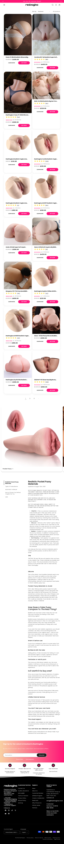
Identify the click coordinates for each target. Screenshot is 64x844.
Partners (34, 808)
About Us (35, 791)
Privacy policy (30, 837)
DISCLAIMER (21, 793)
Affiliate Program (37, 795)
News (33, 788)
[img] (39, 59)
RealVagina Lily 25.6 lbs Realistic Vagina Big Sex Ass (16, 379)
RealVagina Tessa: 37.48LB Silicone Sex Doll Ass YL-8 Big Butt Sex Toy (17, 115)
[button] (4, 5)
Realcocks (35, 800)
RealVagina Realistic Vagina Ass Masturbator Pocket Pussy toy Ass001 (18, 159)
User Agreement (30, 759)
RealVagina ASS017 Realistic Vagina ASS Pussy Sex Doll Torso (45, 203)
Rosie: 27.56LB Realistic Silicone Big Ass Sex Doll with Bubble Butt (17, 57)
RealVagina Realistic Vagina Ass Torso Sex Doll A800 (16, 203)
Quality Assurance (23, 791)
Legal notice (57, 839)
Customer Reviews (37, 793)
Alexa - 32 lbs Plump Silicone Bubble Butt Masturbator (45, 335)
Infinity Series (36, 805)
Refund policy (48, 837)
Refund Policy (22, 800)
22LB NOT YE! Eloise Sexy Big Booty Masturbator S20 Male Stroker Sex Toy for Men (45, 379)
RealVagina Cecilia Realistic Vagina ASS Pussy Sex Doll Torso (46, 159)
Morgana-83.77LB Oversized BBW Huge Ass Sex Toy (16, 291)
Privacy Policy (19, 759)
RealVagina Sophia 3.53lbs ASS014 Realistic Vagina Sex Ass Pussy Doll (45, 291)
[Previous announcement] (3, 1)
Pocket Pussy (7, 469)
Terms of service (39, 837)
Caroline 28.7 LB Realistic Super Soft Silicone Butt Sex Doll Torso (45, 57)
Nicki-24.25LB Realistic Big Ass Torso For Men (45, 101)
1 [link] (25, 398)
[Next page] (38, 398)
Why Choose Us (36, 803)
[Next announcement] (61, 1)
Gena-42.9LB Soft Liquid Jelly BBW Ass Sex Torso (45, 247)
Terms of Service (23, 795)
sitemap (20, 803)
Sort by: (34, 11)
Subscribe (41, 755)
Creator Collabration (38, 798)
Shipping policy (56, 837)
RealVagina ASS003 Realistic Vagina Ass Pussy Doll (17, 335)
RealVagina (22, 837)
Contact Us (21, 788)
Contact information (48, 839)
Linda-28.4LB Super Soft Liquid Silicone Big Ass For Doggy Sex (15, 247)
